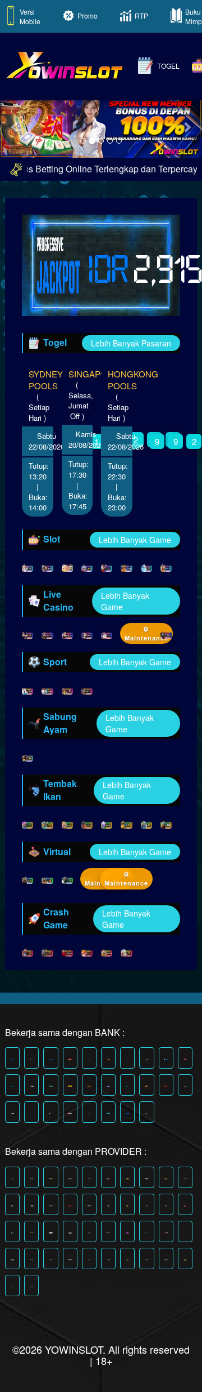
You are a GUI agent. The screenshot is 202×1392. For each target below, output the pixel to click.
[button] (15, 127)
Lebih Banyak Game (135, 539)
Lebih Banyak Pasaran (131, 343)
